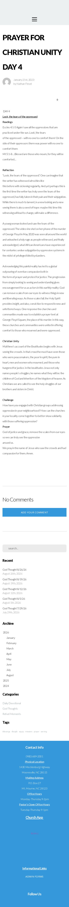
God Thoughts (10, 708)
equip (21, 731)
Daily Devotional (12, 703)
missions (28, 731)
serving (44, 731)
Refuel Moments (12, 713)
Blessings (6, 731)
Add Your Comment (34, 512)
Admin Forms (34, 876)
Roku (34, 833)
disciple (14, 731)
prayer (36, 731)
